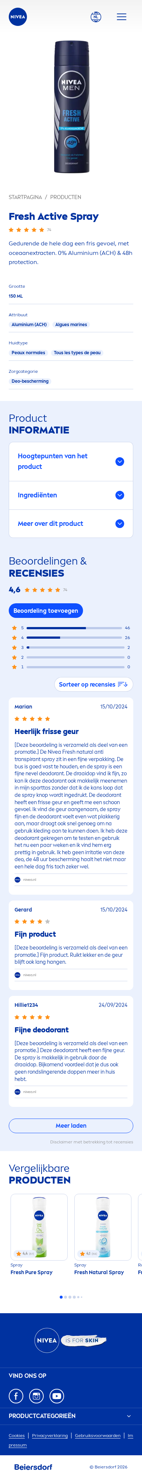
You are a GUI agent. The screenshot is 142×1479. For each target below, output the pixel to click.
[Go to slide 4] (74, 1297)
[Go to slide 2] (65, 1297)
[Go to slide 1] (61, 1297)
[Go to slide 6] (81, 1297)
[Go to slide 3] (69, 1297)
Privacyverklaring (50, 1435)
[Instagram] (36, 1396)
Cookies (17, 1435)
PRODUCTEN (65, 197)
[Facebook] (16, 1396)
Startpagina (25, 197)
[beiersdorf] (33, 1467)
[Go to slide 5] (78, 1297)
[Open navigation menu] (121, 16)
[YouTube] (57, 1396)
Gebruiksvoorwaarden (98, 1435)
